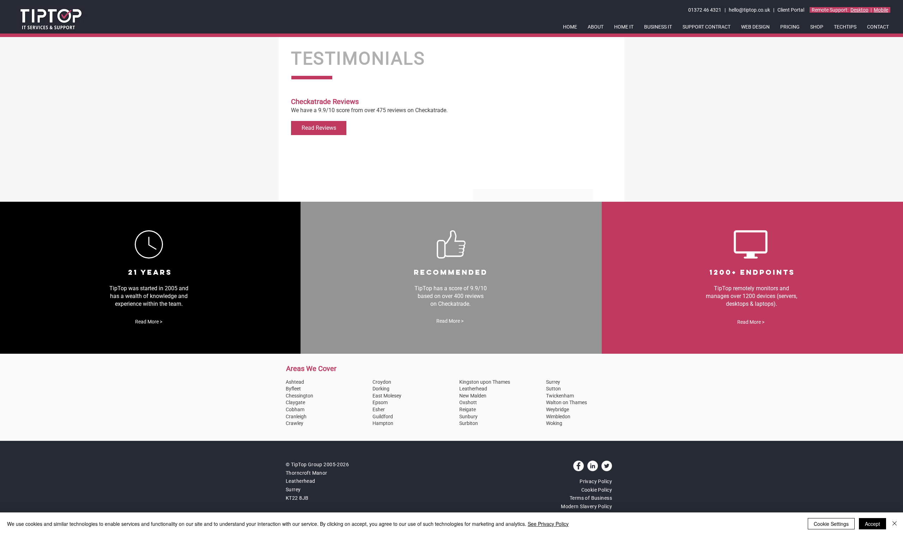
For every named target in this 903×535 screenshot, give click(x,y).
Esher (378, 409)
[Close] (894, 523)
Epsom (380, 402)
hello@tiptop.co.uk (749, 10)
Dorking (380, 388)
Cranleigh (296, 416)
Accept (872, 523)
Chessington (299, 396)
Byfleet (293, 388)
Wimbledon (558, 416)
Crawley (294, 423)
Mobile (881, 10)
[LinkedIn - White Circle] (592, 466)
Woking (554, 423)
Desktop (859, 10)
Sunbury (468, 416)
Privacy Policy (596, 481)
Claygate (295, 402)
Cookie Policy (596, 490)
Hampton (382, 423)
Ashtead (295, 382)
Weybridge (557, 409)
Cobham (295, 409)
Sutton (553, 388)
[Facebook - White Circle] (578, 466)
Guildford (382, 416)
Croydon (381, 382)
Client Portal (791, 10)
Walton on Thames (566, 402)
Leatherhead (473, 388)
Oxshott (468, 402)
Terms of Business (591, 498)
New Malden (472, 396)
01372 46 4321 (705, 10)
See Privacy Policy (548, 523)
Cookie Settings (831, 523)
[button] (595, 27)
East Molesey (386, 396)
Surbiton (468, 423)
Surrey (553, 382)
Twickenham (560, 396)
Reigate (467, 409)
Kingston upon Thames (484, 382)
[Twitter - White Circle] (606, 466)
